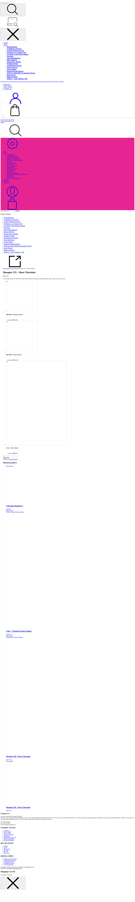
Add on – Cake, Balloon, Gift (17, 79)
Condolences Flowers (14, 49)
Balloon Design (12, 77)
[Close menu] (13, 34)
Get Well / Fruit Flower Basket (17, 54)
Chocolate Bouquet (13, 58)
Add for (13, 320)
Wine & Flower (12, 67)
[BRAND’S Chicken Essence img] (22, 311)
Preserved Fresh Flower (15, 71)
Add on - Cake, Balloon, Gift (14, 252)
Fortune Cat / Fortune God (16, 52)
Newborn (10, 56)
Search (17, 211)
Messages (7, 85)
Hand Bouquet (12, 47)
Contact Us (8, 89)
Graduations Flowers (14, 65)
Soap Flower (11, 75)
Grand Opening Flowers (15, 50)
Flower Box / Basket (14, 62)
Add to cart (6, 457)
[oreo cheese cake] (36, 445)
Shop (5, 45)
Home (6, 43)
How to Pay (8, 87)
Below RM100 (12, 60)
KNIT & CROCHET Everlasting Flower (21, 73)
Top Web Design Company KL (14, 868)
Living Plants (11, 69)
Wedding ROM (12, 64)
